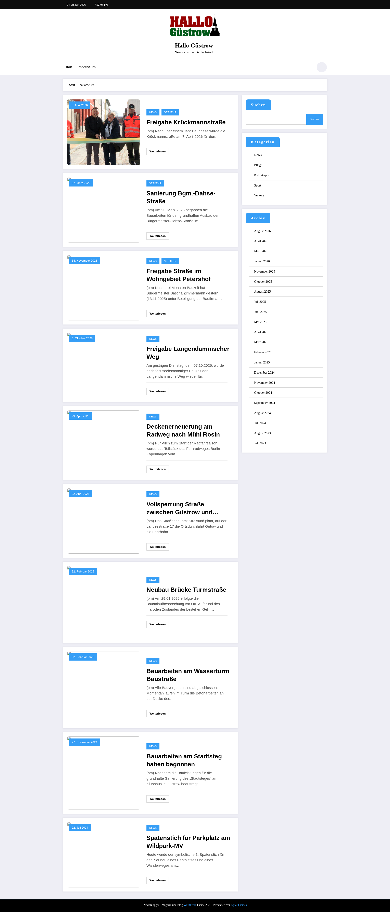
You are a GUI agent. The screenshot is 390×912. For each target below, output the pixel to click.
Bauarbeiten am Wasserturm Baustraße (187, 675)
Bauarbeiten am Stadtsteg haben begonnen (184, 760)
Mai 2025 (260, 322)
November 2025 (264, 271)
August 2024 (262, 413)
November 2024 (264, 382)
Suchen (258, 104)
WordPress (190, 905)
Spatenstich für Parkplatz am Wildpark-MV (188, 841)
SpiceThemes (239, 905)
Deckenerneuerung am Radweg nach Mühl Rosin (183, 430)
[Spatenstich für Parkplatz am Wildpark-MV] (103, 854)
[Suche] (308, 68)
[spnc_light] (322, 67)
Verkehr (170, 112)
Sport (257, 185)
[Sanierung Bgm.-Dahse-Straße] (103, 209)
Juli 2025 (260, 301)
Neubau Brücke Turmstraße (186, 589)
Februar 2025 (262, 352)
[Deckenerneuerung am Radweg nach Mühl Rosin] (103, 442)
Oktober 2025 (263, 281)
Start (68, 67)
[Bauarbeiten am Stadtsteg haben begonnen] (103, 772)
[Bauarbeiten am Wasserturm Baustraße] (103, 687)
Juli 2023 (260, 443)
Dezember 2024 (264, 372)
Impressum (87, 67)
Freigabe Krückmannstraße (186, 122)
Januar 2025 (262, 362)
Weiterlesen (158, 151)
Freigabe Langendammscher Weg (188, 352)
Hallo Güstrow (194, 45)
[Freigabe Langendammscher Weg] (103, 365)
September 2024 (264, 402)
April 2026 (261, 241)
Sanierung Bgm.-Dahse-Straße (181, 197)
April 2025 (261, 332)
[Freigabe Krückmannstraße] (103, 132)
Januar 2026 (262, 261)
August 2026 (262, 231)
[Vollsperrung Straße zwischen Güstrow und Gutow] (103, 520)
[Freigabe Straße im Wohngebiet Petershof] (103, 287)
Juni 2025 (260, 312)
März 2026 (261, 251)
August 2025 (262, 291)
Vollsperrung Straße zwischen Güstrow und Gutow (179, 508)
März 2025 (261, 342)
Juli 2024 (260, 423)
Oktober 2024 (263, 392)
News (153, 112)
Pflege (258, 165)
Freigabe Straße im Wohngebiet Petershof (178, 275)
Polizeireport (262, 175)
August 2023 (262, 433)
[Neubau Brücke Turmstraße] (103, 602)
